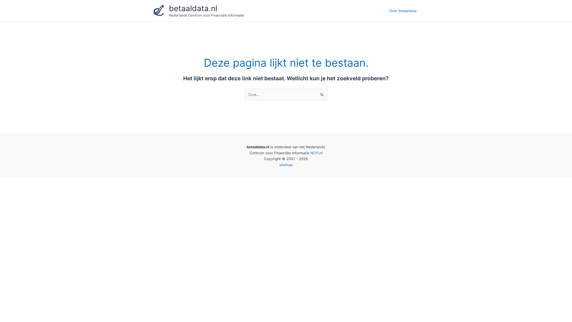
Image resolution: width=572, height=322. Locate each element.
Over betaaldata (402, 10)
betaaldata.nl (193, 8)
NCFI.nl (316, 153)
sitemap (286, 165)
